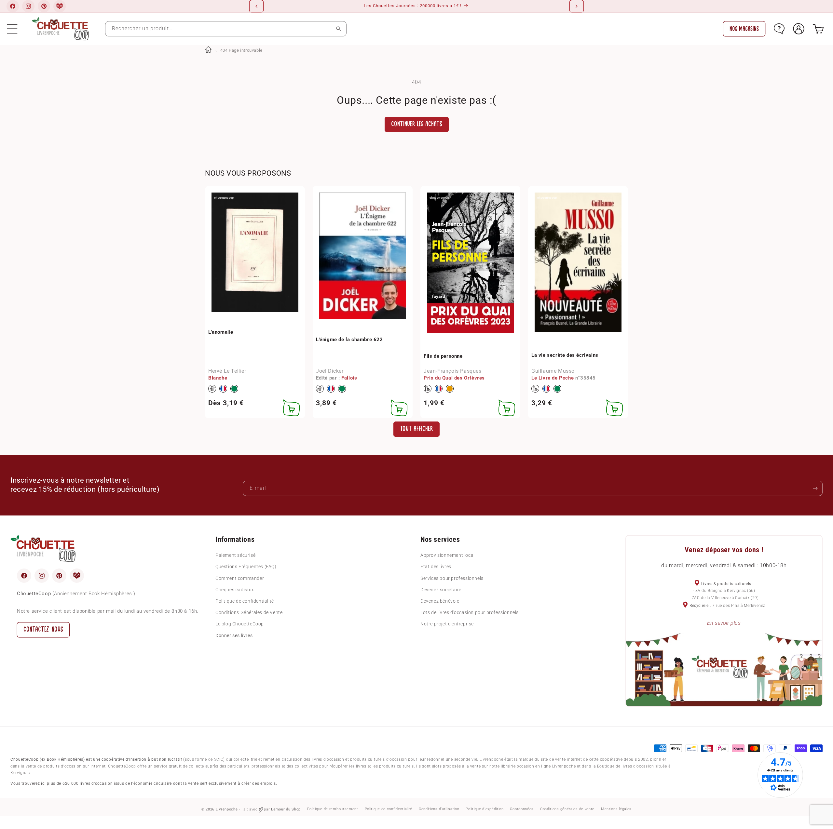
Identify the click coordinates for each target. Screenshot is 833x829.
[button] (12, 28)
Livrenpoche (227, 809)
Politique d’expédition (484, 809)
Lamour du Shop (286, 809)
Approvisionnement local (447, 555)
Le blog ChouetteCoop (239, 623)
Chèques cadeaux (234, 589)
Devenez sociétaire (440, 589)
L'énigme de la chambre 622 (349, 339)
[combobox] (225, 28)
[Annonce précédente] (256, 6)
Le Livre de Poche (552, 378)
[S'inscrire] (815, 488)
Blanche (217, 378)
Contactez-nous (43, 629)
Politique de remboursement (332, 809)
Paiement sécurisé (235, 555)
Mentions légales (616, 809)
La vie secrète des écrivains (564, 355)
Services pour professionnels (452, 578)
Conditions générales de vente (567, 809)
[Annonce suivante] (576, 6)
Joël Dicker (330, 371)
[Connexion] (798, 28)
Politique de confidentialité (244, 601)
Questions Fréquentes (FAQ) (246, 566)
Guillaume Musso (553, 371)
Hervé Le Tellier (227, 371)
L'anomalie (220, 332)
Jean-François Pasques (453, 371)
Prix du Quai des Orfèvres (454, 378)
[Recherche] (339, 28)
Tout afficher (416, 429)
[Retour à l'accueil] (208, 50)
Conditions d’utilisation (439, 809)
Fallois (349, 378)
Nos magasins (744, 29)
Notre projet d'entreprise (447, 623)
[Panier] (818, 28)
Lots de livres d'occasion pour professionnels (469, 612)
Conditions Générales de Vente (248, 612)
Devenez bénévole (439, 601)
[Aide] (779, 28)
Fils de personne (443, 356)
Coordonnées (522, 809)
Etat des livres (435, 566)
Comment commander (239, 578)
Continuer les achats (416, 124)
